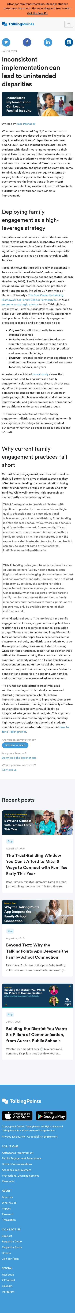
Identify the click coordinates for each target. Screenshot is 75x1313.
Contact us (9, 769)
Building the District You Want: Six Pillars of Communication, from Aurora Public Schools (36, 1035)
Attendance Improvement (17, 1153)
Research (7, 1214)
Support (7, 1236)
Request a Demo (15, 745)
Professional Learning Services (20, 1176)
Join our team (10, 1259)
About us (7, 1197)
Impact (6, 1208)
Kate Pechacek (25, 123)
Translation (9, 1220)
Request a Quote (12, 1247)
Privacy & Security (13, 1136)
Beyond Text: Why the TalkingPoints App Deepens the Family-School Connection (37, 951)
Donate (6, 1253)
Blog (10, 841)
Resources (8, 1181)
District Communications (17, 1164)
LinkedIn (7, 1286)
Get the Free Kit (37, 13)
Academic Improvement (16, 1170)
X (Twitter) (8, 1280)
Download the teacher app (19, 757)
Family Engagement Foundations (22, 1158)
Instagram (8, 1292)
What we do (9, 1203)
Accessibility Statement (42, 1136)
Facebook (8, 1274)
